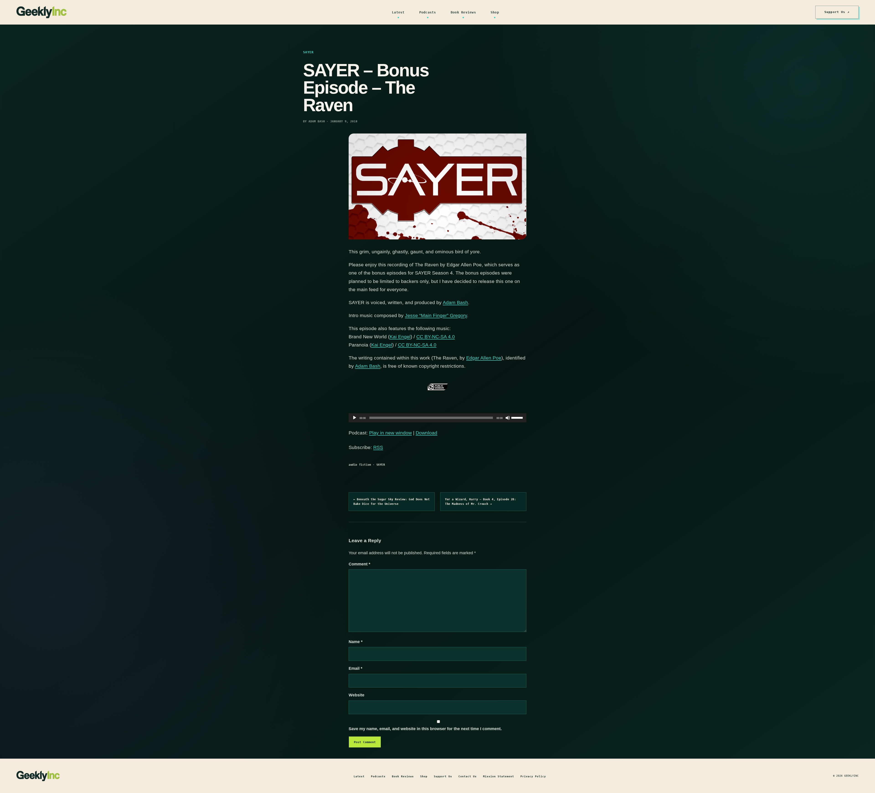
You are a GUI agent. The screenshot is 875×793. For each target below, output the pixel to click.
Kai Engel (400, 336)
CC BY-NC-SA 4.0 (435, 336)
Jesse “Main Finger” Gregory (436, 315)
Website (356, 695)
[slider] (517, 417)
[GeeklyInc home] (41, 12)
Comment (359, 564)
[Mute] (507, 418)
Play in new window (390, 432)
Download (426, 432)
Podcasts (427, 12)
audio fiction (360, 464)
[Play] (354, 418)
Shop (495, 12)
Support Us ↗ (836, 12)
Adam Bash (455, 302)
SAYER (380, 464)
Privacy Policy (533, 776)
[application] (437, 417)
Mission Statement (498, 776)
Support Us (443, 776)
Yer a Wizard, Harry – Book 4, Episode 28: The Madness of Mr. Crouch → (480, 502)
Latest (398, 12)
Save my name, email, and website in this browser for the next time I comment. (425, 728)
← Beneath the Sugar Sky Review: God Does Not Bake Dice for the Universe (391, 502)
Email (355, 668)
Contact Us (467, 776)
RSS (378, 447)
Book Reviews (463, 12)
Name (356, 641)
